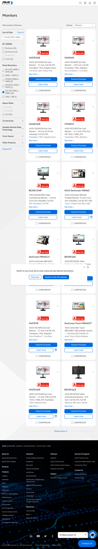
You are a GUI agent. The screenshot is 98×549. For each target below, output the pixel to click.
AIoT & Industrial (7, 508)
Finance (29, 489)
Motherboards (6, 497)
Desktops (5, 479)
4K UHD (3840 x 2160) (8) (12, 70)
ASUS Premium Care (81, 458)
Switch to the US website (56, 277)
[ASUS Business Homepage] (7, 3)
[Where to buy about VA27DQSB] (55, 416)
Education (29, 465)
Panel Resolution (9, 65)
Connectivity (7, 121)
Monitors (5, 487)
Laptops (4, 476)
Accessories (6, 504)
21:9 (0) (8, 107)
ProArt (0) (9, 55)
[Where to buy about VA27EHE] (55, 350)
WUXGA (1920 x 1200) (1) (12, 86)
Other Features (9, 143)
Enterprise (29, 461)
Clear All (20, 33)
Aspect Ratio (8, 103)
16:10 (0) (9, 111)
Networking (6, 519)
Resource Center (31, 518)
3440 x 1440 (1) (11, 75)
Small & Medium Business (35, 458)
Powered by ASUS (81, 465)
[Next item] (56, 40)
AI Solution (29, 496)
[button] (80, 2)
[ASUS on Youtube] (38, 536)
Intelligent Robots (8, 515)
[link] (43, 84)
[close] (84, 267)
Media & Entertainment (33, 485)
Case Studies (30, 511)
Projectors (5, 490)
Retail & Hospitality (32, 469)
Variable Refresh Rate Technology (11, 128)
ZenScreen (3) (11, 52)
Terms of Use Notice (42, 545)
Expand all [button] (6, 149)
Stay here (35, 277)
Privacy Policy (56, 545)
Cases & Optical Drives (9, 512)
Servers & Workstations (10, 494)
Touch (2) (9, 59)
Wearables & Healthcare (10, 522)
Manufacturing (31, 476)
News (28, 514)
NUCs (4, 483)
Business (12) (10, 48)
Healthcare (30, 472)
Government (30, 492)
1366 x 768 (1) (10, 97)
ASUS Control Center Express (60, 465)
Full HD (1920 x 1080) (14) (11, 92)
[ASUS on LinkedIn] (31, 536)
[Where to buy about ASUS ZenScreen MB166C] (91, 217)
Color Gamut (8, 136)
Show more (59, 431)
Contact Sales (79, 478)
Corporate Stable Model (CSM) (85, 461)
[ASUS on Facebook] (52, 536)
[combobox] (84, 25)
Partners (5, 467)
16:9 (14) (8, 114)
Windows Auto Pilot (57, 469)
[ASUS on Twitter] (45, 536)
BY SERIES (7, 44)
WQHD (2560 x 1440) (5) (12, 80)
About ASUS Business (9, 458)
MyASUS (53, 458)
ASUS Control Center (57, 461)
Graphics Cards (7, 501)
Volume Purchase (81, 474)
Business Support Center (58, 478)
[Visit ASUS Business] (9, 446)
